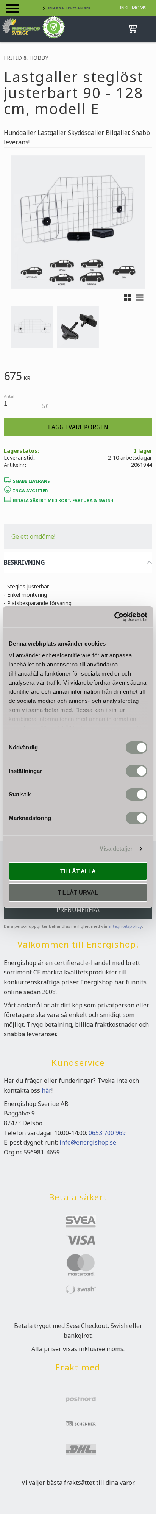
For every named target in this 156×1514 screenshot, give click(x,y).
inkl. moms (133, 8)
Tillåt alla (78, 871)
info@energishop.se (87, 1142)
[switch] (136, 771)
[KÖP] (78, 427)
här (46, 1090)
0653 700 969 (107, 1133)
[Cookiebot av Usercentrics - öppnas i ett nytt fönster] (114, 617)
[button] (12, 8)
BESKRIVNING (24, 562)
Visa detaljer (116, 848)
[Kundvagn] (131, 29)
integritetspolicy (125, 926)
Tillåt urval (78, 892)
